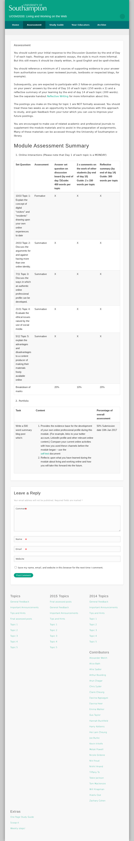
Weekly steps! (17, 828)
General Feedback (19, 601)
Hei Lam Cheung (98, 732)
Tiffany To (94, 772)
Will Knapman (96, 789)
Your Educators (81, 25)
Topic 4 (14, 641)
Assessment (34, 25)
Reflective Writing (57, 96)
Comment (21, 509)
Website (20, 559)
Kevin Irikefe (96, 743)
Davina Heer (96, 703)
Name (21, 540)
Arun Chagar (95, 681)
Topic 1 (14, 624)
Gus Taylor (94, 715)
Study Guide (56, 25)
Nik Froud (94, 761)
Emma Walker (96, 709)
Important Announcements (24, 607)
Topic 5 (14, 647)
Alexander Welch (98, 658)
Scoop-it (14, 822)
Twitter (108, 16)
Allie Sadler (95, 669)
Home (15, 25)
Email (21, 550)
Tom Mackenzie (97, 783)
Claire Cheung (96, 692)
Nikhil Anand (96, 766)
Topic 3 (14, 636)
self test (45, 453)
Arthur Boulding (97, 675)
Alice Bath (94, 663)
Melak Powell (96, 749)
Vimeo (115, 16)
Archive (101, 25)
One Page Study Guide (22, 817)
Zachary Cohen (97, 800)
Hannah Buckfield (98, 721)
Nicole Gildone (97, 755)
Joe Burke (94, 738)
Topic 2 (14, 630)
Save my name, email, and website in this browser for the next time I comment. (60, 567)
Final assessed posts (21, 619)
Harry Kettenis (97, 726)
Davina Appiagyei (98, 698)
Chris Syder (95, 686)
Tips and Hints (17, 613)
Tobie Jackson (96, 778)
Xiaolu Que (95, 795)
